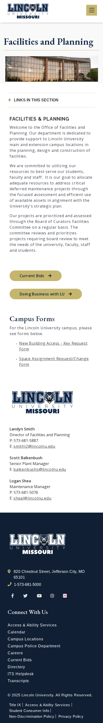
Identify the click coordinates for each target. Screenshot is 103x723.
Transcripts (18, 681)
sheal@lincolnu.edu (32, 498)
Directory (16, 667)
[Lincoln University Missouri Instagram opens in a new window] (52, 596)
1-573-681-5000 (27, 584)
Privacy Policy (71, 716)
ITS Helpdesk (21, 674)
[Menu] (91, 10)
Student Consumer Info (29, 711)
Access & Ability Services (32, 625)
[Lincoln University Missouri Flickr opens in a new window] (65, 596)
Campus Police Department (34, 646)
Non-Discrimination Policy (31, 716)
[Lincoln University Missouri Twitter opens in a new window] (25, 596)
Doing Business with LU (42, 294)
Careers (15, 653)
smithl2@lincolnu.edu (34, 446)
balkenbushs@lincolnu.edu (39, 469)
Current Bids (32, 275)
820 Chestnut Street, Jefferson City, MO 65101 (49, 574)
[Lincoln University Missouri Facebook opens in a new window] (12, 596)
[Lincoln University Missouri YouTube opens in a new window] (39, 596)
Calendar (16, 632)
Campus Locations (25, 639)
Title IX (15, 705)
